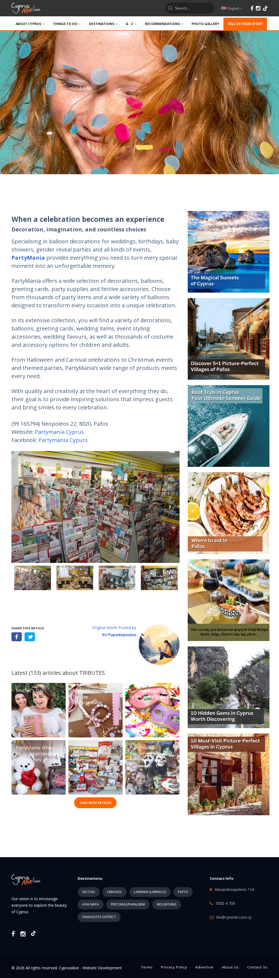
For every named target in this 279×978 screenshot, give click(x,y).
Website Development (102, 967)
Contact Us (257, 967)
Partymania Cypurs (63, 440)
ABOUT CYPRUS (28, 24)
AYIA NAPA (90, 904)
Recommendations (162, 24)
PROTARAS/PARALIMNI (128, 904)
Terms (147, 967)
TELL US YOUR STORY (245, 24)
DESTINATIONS (101, 24)
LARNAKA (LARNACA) (150, 892)
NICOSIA (88, 892)
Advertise (204, 967)
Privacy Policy (174, 967)
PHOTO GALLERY (205, 24)
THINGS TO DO (65, 24)
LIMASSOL (114, 892)
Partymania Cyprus (59, 432)
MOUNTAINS (166, 904)
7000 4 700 (225, 903)
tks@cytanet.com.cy (233, 917)
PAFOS (183, 892)
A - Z (129, 24)
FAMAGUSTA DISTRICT (99, 917)
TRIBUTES (92, 672)
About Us (230, 967)
